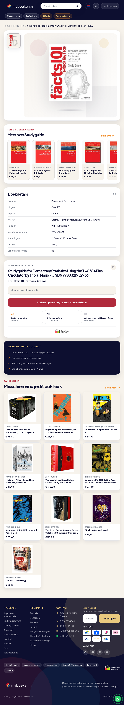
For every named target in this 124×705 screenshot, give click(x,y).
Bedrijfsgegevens (12, 620)
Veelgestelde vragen (40, 631)
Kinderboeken (51, 665)
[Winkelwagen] (96, 6)
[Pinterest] (100, 652)
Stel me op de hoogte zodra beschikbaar (62, 302)
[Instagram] (92, 652)
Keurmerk (8, 630)
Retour (33, 626)
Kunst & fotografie (31, 665)
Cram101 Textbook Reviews (30, 281)
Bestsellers (31, 16)
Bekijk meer (107, 135)
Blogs (33, 645)
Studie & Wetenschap (72, 665)
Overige (9, 670)
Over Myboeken (11, 625)
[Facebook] (85, 652)
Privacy (7, 643)
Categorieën (13, 16)
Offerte (46, 16)
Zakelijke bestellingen (40, 640)
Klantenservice (11, 634)
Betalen (34, 622)
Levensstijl (92, 665)
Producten (18, 25)
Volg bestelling (11, 652)
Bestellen (34, 613)
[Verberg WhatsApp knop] (112, 699)
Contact (8, 639)
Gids (6, 648)
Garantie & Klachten (40, 636)
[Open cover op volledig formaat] (14, 40)
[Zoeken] (76, 6)
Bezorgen (35, 617)
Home (7, 25)
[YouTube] (107, 652)
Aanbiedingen (63, 16)
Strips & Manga (12, 665)
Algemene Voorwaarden (23, 696)
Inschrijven (109, 618)
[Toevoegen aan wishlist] (113, 267)
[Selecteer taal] (88, 6)
